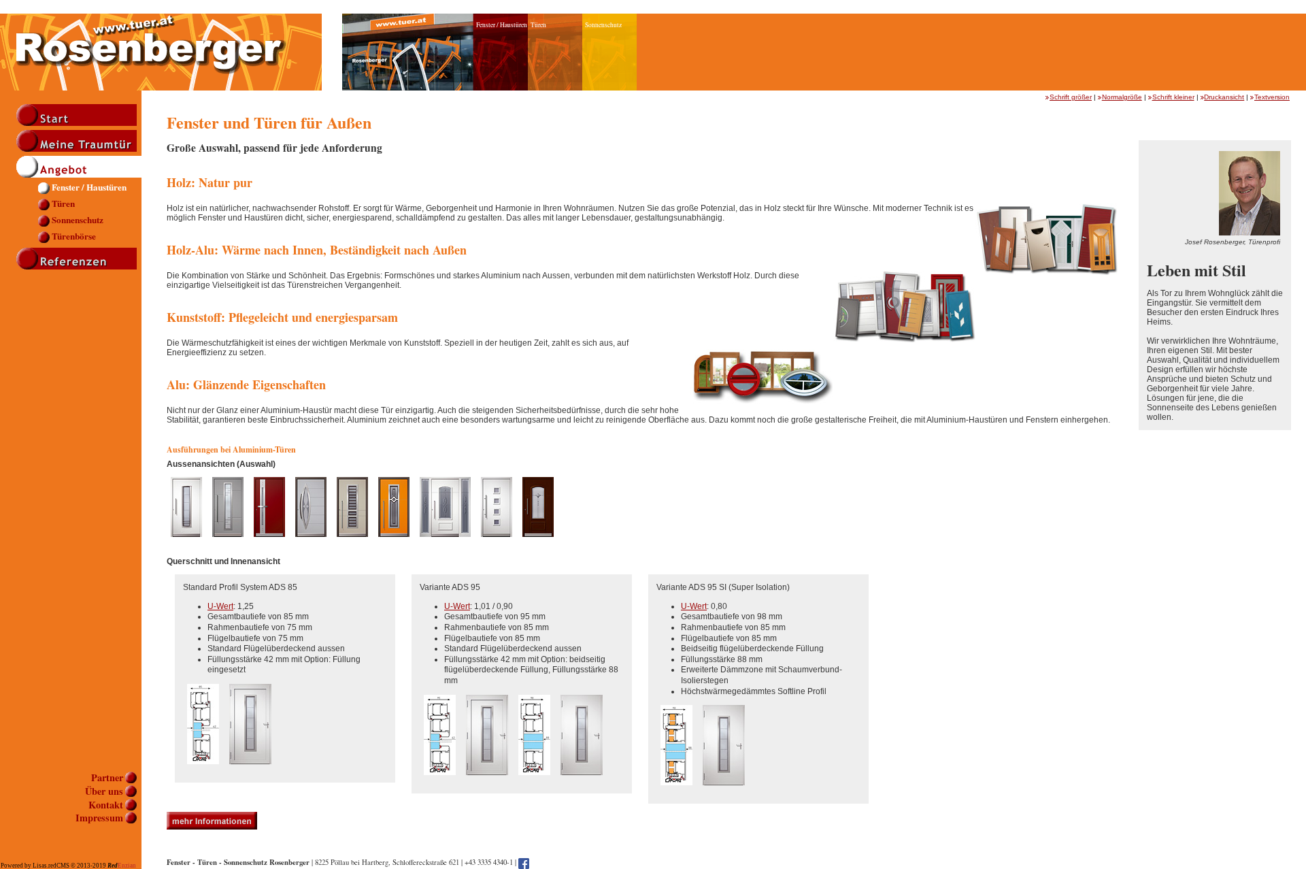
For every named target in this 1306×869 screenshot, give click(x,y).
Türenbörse (74, 237)
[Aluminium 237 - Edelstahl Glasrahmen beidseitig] (311, 542)
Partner (107, 778)
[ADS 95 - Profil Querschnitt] (440, 780)
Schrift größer (1071, 97)
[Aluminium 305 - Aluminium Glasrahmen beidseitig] (445, 542)
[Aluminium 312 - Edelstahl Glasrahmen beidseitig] (538, 542)
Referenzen (78, 258)
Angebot (78, 167)
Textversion (1272, 97)
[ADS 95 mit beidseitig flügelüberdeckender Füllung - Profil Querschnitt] (534, 780)
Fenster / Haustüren (89, 188)
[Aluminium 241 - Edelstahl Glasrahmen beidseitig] (352, 542)
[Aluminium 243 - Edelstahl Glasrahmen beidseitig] (394, 542)
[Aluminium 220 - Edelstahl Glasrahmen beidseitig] (186, 542)
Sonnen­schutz (77, 221)
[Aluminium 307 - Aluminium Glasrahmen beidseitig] (496, 542)
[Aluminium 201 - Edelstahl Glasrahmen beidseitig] (228, 542)
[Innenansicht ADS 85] (250, 769)
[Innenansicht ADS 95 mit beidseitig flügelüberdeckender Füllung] (581, 780)
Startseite (78, 115)
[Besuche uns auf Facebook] (523, 862)
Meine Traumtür (78, 141)
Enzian (121, 865)
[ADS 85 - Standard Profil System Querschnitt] (203, 769)
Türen (63, 204)
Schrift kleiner (1173, 97)
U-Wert (220, 606)
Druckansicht (1224, 97)
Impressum (99, 818)
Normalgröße (1122, 97)
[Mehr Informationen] (212, 827)
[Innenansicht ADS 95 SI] (724, 791)
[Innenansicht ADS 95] (487, 780)
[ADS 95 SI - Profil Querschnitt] (676, 791)
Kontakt (105, 805)
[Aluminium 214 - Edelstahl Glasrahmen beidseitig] (269, 542)
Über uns (104, 791)
